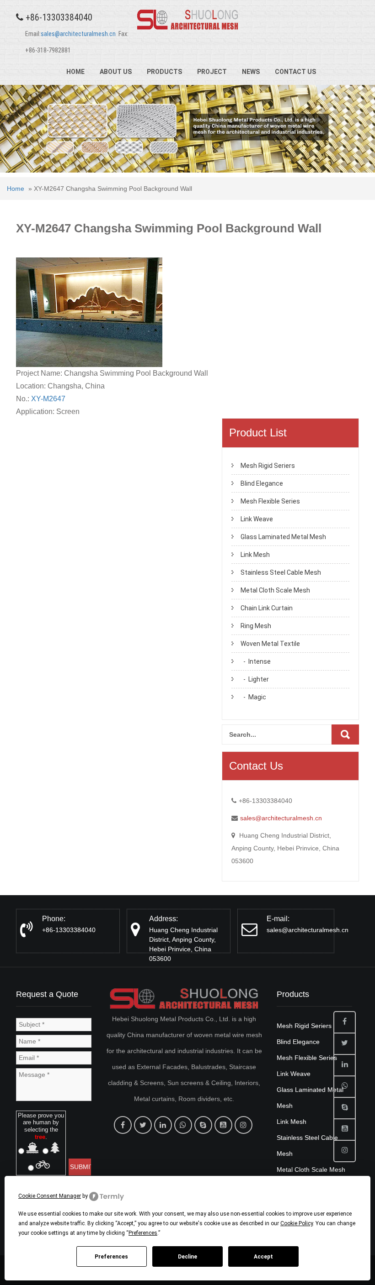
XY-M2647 (48, 399)
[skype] (203, 1125)
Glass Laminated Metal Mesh (283, 536)
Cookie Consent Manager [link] (49, 1196)
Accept (263, 1257)
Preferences (111, 1257)
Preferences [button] (143, 1233)
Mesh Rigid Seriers (268, 465)
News (251, 71)
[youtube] (223, 1125)
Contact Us (295, 71)
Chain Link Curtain (267, 608)
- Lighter (255, 679)
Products (164, 71)
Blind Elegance (262, 483)
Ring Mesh (256, 625)
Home (75, 71)
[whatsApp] (183, 1125)
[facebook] (123, 1125)
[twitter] (143, 1125)
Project (212, 71)
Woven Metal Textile (270, 643)
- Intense (256, 661)
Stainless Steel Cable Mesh (281, 572)
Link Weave (257, 519)
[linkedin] (163, 1125)
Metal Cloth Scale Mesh (275, 590)
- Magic (253, 697)
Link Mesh (255, 554)
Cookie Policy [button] (296, 1223)
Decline (187, 1257)
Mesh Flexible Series (270, 501)
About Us (116, 71)
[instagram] (243, 1125)
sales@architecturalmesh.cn (78, 33)
